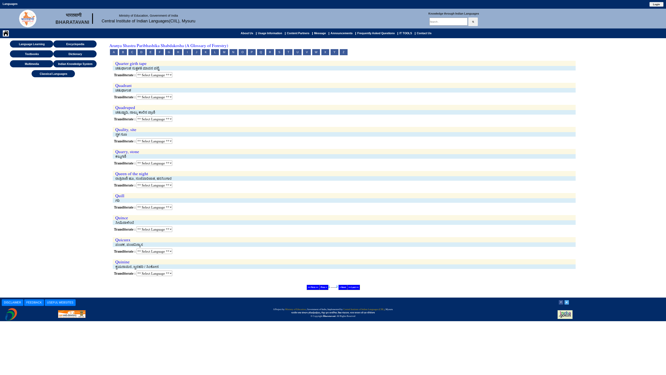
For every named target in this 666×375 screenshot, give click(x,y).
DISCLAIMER (12, 302)
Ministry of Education (295, 309)
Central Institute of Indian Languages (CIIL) (364, 309)
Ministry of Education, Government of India (148, 15)
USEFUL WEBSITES (60, 302)
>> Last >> (353, 287)
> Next (343, 287)
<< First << (313, 287)
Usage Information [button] (269, 33)
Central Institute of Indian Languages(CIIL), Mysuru (148, 21)
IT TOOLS (405, 33)
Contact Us (423, 33)
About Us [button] (247, 33)
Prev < (324, 287)
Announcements (341, 33)
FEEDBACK (34, 302)
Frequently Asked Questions (375, 33)
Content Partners (297, 33)
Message (319, 33)
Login (656, 4)
